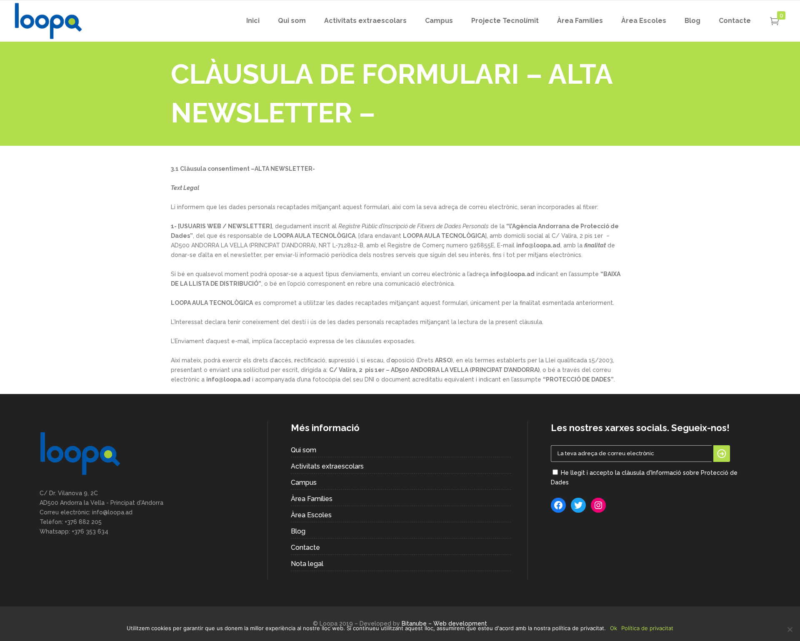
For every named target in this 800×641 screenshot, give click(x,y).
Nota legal (307, 564)
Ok (613, 628)
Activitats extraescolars (327, 466)
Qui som (303, 450)
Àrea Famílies (311, 499)
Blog (298, 531)
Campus (304, 482)
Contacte (305, 547)
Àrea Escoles (311, 515)
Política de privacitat (647, 628)
